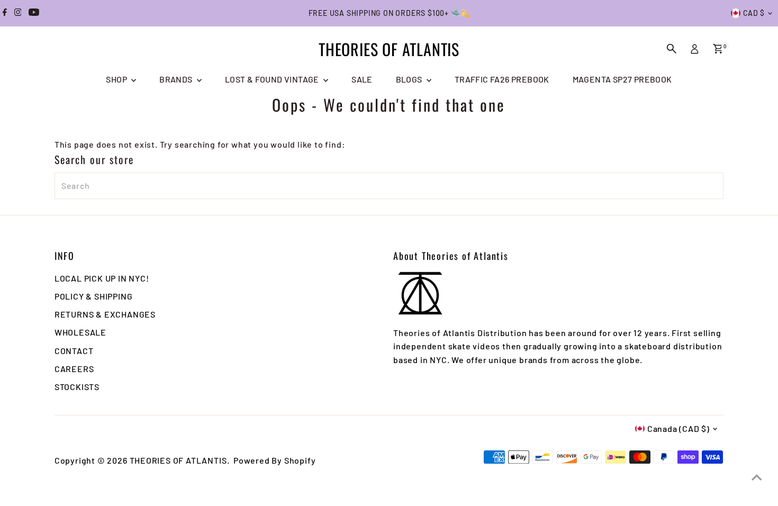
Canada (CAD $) (678, 428)
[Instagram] (18, 13)
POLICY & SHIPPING (94, 296)
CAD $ (754, 12)
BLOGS (410, 79)
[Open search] (671, 48)
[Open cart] (717, 48)
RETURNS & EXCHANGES (105, 314)
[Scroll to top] (756, 476)
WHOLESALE (80, 332)
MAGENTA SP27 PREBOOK (622, 79)
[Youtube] (34, 13)
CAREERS (74, 369)
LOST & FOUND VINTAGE (273, 79)
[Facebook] (5, 13)
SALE (362, 79)
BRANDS (176, 79)
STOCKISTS (77, 387)
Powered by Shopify (274, 460)
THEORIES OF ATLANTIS (389, 49)
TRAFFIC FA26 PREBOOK (502, 79)
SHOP (117, 79)
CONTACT (74, 351)
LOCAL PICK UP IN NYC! (102, 278)
